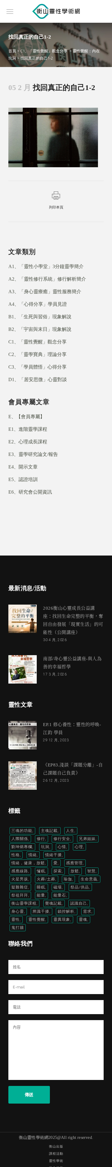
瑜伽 (68, 879)
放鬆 (74, 871)
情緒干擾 (53, 855)
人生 (70, 830)
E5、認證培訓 (23, 479)
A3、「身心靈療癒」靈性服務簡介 (44, 291)
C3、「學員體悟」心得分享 (37, 366)
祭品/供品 (79, 887)
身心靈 (17, 911)
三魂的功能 (21, 830)
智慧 (91, 871)
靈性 (15, 919)
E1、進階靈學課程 (27, 429)
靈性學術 (56, 1161)
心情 (62, 847)
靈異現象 (61, 919)
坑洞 (45, 847)
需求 (87, 911)
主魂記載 (49, 830)
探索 (57, 871)
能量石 (59, 895)
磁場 (57, 887)
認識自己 (78, 903)
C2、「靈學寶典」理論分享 (37, 354)
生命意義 (89, 879)
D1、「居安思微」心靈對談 (37, 379)
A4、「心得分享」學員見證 (37, 304)
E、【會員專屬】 (26, 416)
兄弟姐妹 (87, 838)
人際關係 (19, 838)
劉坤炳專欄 (21, 847)
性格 (15, 855)
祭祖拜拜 (19, 895)
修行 (41, 838)
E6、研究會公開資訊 (30, 492)
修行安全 (61, 838)
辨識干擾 (41, 911)
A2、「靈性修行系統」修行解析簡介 (47, 279)
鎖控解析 (66, 911)
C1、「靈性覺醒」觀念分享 (43, 51)
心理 (79, 847)
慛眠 (41, 871)
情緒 (32, 855)
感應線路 (19, 871)
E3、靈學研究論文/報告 (33, 454)
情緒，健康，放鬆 (28, 863)
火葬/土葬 (46, 879)
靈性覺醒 (36, 919)
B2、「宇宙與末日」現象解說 (39, 329)
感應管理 (74, 863)
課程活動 (56, 1154)
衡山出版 (56, 1146)
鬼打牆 (17, 927)
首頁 (12, 51)
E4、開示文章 (23, 466)
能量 (41, 895)
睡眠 (41, 887)
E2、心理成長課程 (27, 441)
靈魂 (83, 919)
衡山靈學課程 (23, 903)
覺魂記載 (53, 903)
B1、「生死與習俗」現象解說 (39, 316)
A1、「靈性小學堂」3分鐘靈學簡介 (46, 266)
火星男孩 (19, 879)
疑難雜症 (19, 887)
